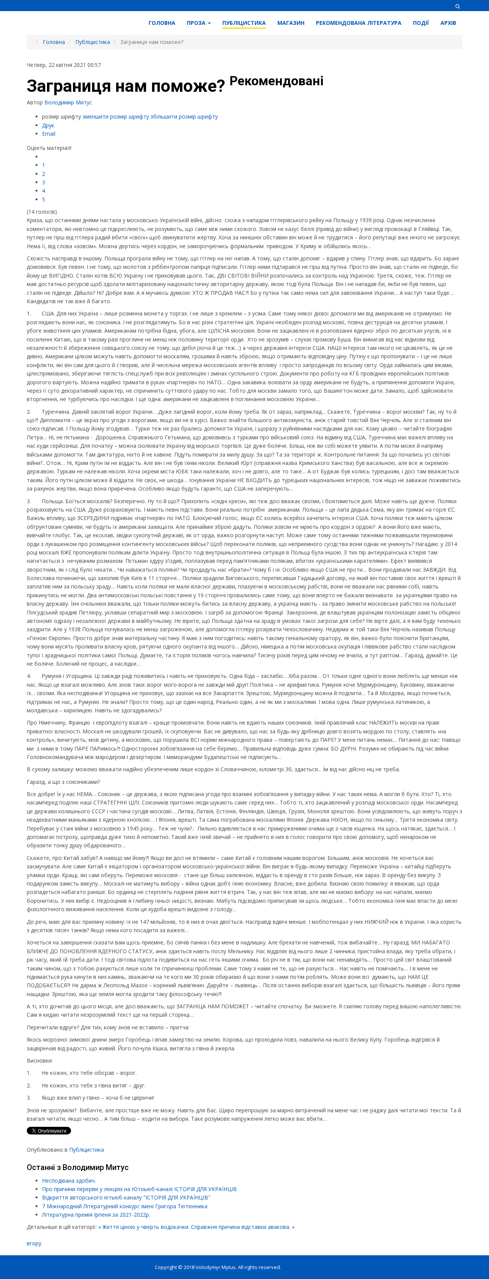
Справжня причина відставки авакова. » (243, 1226)
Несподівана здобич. (69, 1180)
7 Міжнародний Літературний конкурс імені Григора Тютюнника (124, 1206)
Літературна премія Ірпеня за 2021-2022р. (96, 1214)
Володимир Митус (68, 102)
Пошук (457, 6)
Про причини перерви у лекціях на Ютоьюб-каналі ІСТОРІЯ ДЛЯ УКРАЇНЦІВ (139, 1189)
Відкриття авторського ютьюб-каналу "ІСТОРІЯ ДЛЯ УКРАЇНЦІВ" (126, 1197)
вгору (34, 1243)
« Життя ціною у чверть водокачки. (143, 1226)
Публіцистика (86, 1149)
